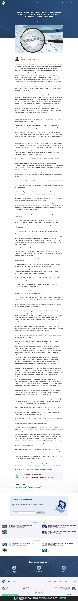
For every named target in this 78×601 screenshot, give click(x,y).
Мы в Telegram (39, 571)
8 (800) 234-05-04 (71, 595)
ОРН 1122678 (67, 589)
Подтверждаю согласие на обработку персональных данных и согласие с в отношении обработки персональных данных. (30, 509)
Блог (61, 581)
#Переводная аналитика (34, 487)
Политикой (46, 508)
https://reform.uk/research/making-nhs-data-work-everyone (36, 469)
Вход (68, 2)
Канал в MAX (64, 571)
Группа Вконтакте (14, 572)
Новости (66, 581)
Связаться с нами (10, 595)
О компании (57, 2)
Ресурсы (51, 2)
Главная (38, 2)
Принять (63, 598)
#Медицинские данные (21, 487)
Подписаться (40, 512)
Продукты (45, 2)
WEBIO (12, 3)
